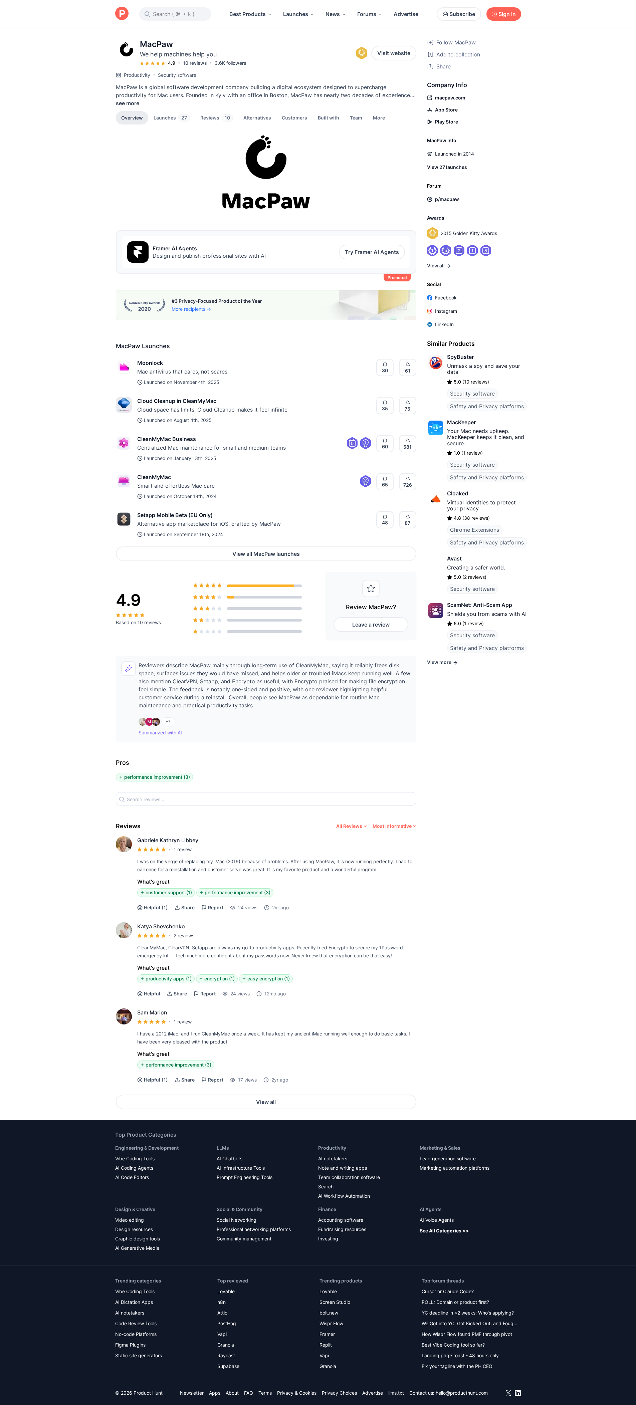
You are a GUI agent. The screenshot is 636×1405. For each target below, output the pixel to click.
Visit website (393, 53)
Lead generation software (448, 1158)
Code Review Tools (136, 1323)
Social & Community (239, 1209)
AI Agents (431, 1209)
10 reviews (195, 63)
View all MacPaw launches (266, 553)
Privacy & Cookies (296, 1393)
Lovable (226, 1291)
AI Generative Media (137, 1248)
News (333, 14)
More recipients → (191, 309)
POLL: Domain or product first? (455, 1302)
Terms (265, 1393)
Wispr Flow (331, 1323)
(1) (156, 907)
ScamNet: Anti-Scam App (479, 605)
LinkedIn (444, 324)
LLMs (223, 1148)
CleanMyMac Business (166, 439)
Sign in (507, 14)
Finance (327, 1209)
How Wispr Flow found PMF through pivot (467, 1334)
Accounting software (340, 1220)
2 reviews (184, 935)
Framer (327, 1334)
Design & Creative (135, 1209)
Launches (295, 14)
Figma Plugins (130, 1345)
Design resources (134, 1229)
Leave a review (371, 624)
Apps (214, 1393)
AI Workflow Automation (344, 1196)
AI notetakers (332, 1158)
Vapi (222, 1334)
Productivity (137, 75)
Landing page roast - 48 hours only (460, 1355)
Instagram (446, 311)
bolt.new (329, 1313)
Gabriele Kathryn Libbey (167, 840)
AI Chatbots (229, 1158)
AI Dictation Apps (134, 1302)
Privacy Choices (339, 1393)
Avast (454, 558)
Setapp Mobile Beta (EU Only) (175, 515)
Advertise (406, 14)
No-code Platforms (136, 1334)
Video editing (129, 1220)
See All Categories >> (444, 1230)
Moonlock (150, 363)
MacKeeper (461, 422)
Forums (366, 14)
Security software (177, 75)
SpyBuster (460, 357)
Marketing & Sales (440, 1148)
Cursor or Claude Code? (448, 1291)
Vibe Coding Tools (135, 1158)
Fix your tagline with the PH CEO (457, 1366)
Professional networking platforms (254, 1229)
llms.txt (396, 1393)
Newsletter (192, 1393)
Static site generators (138, 1355)
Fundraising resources (342, 1229)
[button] (379, 117)
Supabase (228, 1366)
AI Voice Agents (437, 1220)
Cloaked (457, 493)
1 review (183, 849)
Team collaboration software (349, 1177)
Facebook (446, 297)
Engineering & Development (147, 1148)
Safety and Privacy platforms (487, 406)
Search (326, 1186)
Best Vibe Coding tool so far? (453, 1345)
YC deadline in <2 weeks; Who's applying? (468, 1313)
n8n (221, 1302)
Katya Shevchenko (161, 926)
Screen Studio (335, 1302)
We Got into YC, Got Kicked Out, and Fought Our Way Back (470, 1324)
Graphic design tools (137, 1238)
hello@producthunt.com (462, 1393)
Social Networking (236, 1220)
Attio (222, 1313)
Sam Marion (152, 1012)
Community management (244, 1238)
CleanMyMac (154, 477)
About (232, 1393)
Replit (326, 1345)
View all (266, 1102)
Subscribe (462, 14)
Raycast (226, 1355)
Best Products (247, 14)
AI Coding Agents (134, 1168)
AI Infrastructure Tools (241, 1168)
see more (127, 103)
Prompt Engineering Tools (244, 1177)
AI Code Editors (132, 1177)
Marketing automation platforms (454, 1168)
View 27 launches (447, 167)
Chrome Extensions (474, 529)
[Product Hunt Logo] (122, 14)
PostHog (226, 1323)
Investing (328, 1238)
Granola (225, 1345)
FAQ (248, 1393)
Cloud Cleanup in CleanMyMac (176, 401)
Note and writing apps (342, 1168)
